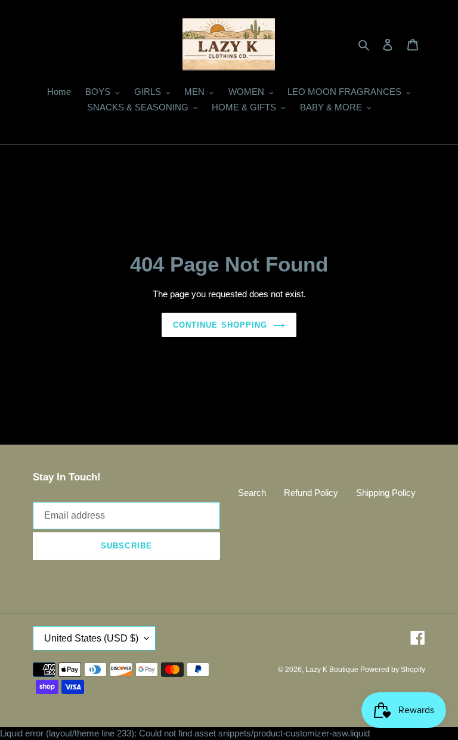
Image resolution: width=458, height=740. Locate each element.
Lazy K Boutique (332, 669)
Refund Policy (311, 493)
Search (252, 493)
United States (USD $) (91, 638)
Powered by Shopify (392, 669)
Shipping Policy (386, 493)
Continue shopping (220, 324)
